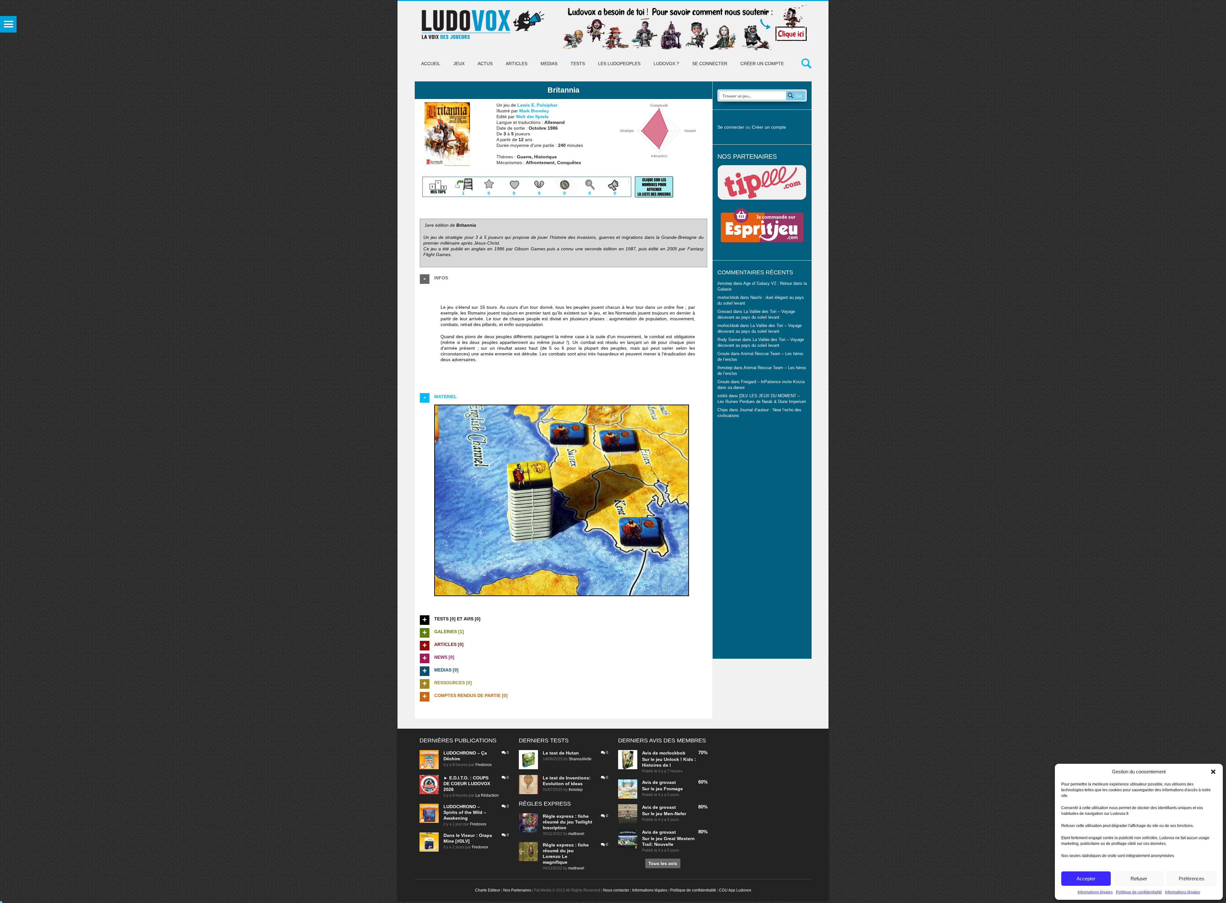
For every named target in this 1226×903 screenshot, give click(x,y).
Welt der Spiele (532, 116)
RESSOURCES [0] (453, 682)
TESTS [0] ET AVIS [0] (457, 618)
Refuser (1139, 878)
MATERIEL (445, 396)
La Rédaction (487, 795)
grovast (667, 782)
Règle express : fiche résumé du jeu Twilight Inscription (567, 822)
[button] (1213, 772)
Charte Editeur (487, 890)
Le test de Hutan (561, 752)
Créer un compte (762, 63)
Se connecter (709, 63)
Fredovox (483, 765)
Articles (516, 63)
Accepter (1086, 878)
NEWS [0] (444, 657)
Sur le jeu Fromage (662, 788)
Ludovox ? (666, 63)
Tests (578, 63)
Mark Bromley (534, 110)
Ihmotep (724, 368)
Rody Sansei (729, 340)
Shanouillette (580, 759)
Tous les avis (662, 863)
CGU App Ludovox (735, 890)
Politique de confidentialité (1139, 892)
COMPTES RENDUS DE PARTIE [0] (471, 695)
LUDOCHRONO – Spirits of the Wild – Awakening (464, 812)
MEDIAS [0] (446, 669)
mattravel (576, 833)
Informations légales (1095, 892)
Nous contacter (616, 890)
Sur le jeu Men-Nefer (664, 813)
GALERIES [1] (449, 631)
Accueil (430, 63)
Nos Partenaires (517, 890)
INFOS (441, 277)
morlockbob (672, 752)
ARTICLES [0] (449, 644)
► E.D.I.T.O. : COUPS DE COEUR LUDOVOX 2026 (466, 783)
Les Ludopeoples (619, 63)
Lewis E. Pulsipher (537, 105)
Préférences (1191, 878)
